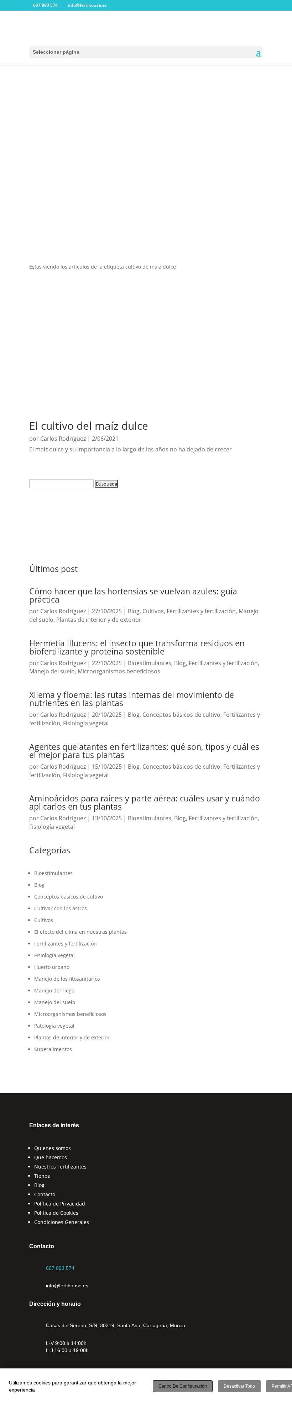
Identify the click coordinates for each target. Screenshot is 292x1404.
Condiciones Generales (61, 1222)
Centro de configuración (182, 1386)
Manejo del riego (54, 990)
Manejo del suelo (52, 671)
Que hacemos (50, 1157)
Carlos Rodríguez (63, 439)
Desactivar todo (239, 1386)
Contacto (44, 1194)
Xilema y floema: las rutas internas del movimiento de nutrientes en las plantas (131, 699)
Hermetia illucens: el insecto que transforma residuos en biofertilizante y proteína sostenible (137, 647)
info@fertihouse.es (67, 1285)
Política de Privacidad (59, 1203)
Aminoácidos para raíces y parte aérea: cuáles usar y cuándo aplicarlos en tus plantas (144, 802)
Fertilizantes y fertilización (201, 611)
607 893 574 (60, 1268)
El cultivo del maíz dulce (88, 425)
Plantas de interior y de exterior (98, 620)
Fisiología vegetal (86, 723)
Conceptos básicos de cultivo (181, 715)
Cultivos (153, 611)
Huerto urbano (51, 967)
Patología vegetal (54, 1025)
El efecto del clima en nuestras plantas (80, 931)
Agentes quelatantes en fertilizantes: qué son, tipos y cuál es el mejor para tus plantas (144, 751)
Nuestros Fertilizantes (60, 1166)
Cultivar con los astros (60, 908)
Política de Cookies (56, 1212)
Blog (134, 611)
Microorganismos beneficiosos (119, 671)
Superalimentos (53, 1049)
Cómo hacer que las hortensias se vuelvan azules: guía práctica (133, 595)
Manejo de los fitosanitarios (67, 978)
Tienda (42, 1175)
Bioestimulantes (149, 663)
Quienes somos (52, 1148)
